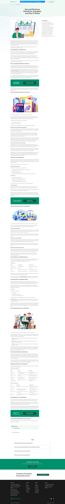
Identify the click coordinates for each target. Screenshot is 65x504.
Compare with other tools (37, 492)
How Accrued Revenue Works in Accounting (48, 24)
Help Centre (32, 466)
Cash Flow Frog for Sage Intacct (15, 484)
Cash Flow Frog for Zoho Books (15, 491)
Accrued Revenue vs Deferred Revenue (47, 28)
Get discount (39, 1)
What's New (27, 485)
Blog (26, 484)
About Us (27, 490)
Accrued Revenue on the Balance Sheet (47, 29)
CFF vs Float (36, 487)
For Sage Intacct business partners (48, 487)
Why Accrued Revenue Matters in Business (48, 23)
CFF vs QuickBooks (36, 485)
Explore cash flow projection (29, 201)
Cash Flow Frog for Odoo (14, 495)
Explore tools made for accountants (30, 83)
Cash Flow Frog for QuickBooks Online (16, 485)
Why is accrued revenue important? (22, 455)
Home (11, 4)
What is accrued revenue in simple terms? (23, 443)
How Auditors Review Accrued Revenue (47, 32)
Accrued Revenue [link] (18, 4)
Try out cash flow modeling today (30, 413)
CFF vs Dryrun (37, 489)
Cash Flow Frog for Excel (14, 494)
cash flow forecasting (15, 70)
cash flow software (23, 276)
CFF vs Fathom (37, 490)
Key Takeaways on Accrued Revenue (47, 34)
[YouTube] (51, 499)
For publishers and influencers (49, 485)
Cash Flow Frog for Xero (14, 489)
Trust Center (28, 489)
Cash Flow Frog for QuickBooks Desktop (15, 487)
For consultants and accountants (49, 484)
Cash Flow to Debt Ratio (16, 428)
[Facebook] (53, 499)
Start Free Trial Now (43, 474)
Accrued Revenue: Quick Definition (46, 22)
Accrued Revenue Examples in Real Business (48, 27)
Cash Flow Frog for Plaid (14, 490)
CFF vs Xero (36, 486)
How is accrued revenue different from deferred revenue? (27, 447)
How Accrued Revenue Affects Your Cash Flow (48, 36)
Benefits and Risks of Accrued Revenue (47, 33)
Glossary (14, 4)
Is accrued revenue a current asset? (22, 451)
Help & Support (28, 488)
